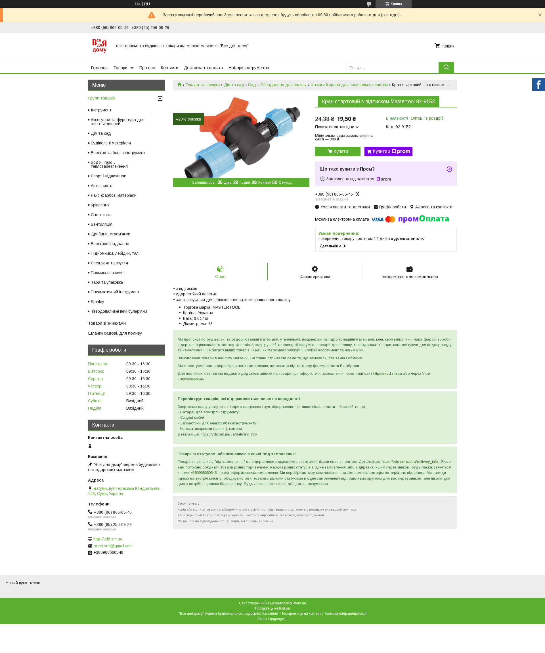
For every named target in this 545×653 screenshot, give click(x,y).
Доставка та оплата (203, 67)
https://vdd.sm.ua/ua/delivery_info (410, 461)
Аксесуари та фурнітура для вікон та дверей (117, 121)
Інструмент (101, 110)
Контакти (169, 67)
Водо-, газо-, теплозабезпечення (109, 164)
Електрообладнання (110, 243)
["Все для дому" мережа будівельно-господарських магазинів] (99, 45)
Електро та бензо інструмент (118, 152)
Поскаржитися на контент (300, 613)
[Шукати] (446, 67)
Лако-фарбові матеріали (114, 195)
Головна (99, 67)
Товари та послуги (202, 84)
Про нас (147, 67)
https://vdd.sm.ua (387, 373)
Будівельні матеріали (111, 143)
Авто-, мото (101, 185)
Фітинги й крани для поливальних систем (349, 84)
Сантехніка (101, 214)
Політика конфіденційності (345, 613)
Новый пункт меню (23, 583)
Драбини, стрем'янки (110, 234)
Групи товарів (101, 98)
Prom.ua (299, 603)
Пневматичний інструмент (115, 292)
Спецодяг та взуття (109, 263)
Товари (120, 67)
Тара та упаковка (107, 282)
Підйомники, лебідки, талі (115, 253)
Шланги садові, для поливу (115, 333)
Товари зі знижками (107, 323)
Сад (252, 84)
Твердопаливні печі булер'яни (119, 311)
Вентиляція (101, 224)
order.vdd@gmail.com (113, 546)
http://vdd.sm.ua (107, 539)
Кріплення (100, 205)
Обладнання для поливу (283, 84)
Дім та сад (234, 84)
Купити (341, 151)
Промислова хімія (107, 272)
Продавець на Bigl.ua (272, 608)
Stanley (97, 301)
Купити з (381, 151)
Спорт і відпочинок (108, 176)
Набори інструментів (249, 67)
